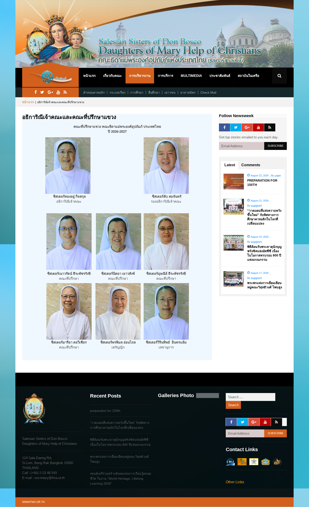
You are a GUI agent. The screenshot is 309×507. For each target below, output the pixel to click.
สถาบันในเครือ (248, 76)
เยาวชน (170, 92)
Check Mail (208, 92)
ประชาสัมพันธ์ (219, 76)
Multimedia (191, 76)
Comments (250, 165)
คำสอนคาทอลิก (94, 92)
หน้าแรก (89, 76)
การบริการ (165, 76)
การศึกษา (136, 92)
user (278, 175)
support (256, 205)
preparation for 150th (105, 410)
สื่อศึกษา (154, 92)
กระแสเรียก (117, 92)
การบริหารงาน (139, 76)
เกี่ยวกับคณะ (112, 76)
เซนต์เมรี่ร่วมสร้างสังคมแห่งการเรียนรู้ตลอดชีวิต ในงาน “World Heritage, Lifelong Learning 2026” (120, 478)
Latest (229, 165)
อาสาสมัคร (188, 92)
